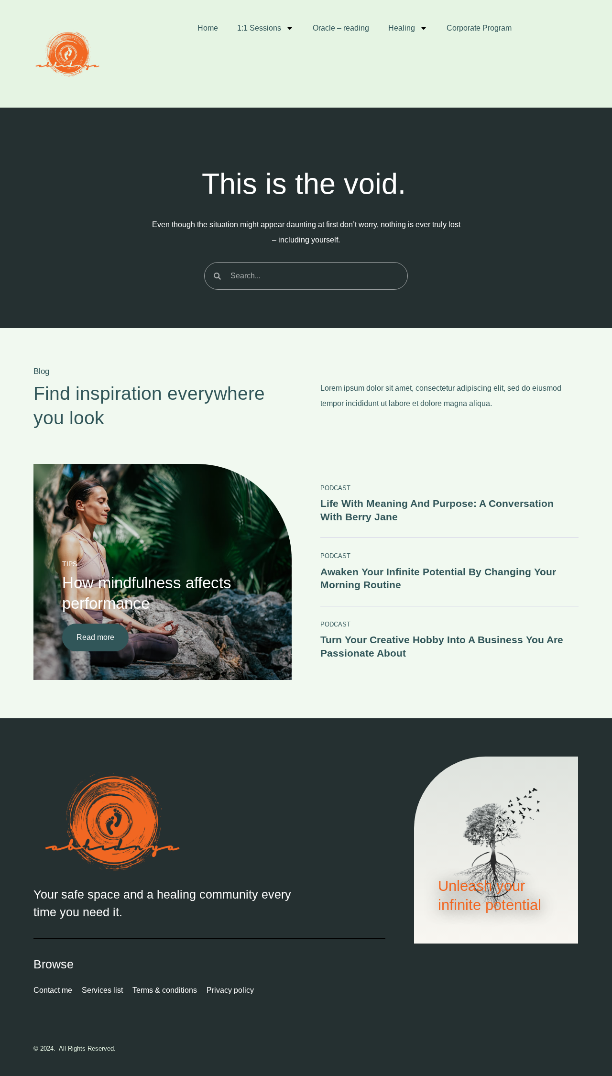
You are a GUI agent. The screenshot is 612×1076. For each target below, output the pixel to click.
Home (207, 28)
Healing (401, 28)
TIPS (69, 564)
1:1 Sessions (259, 28)
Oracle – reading (341, 28)
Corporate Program (479, 28)
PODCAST (335, 488)
